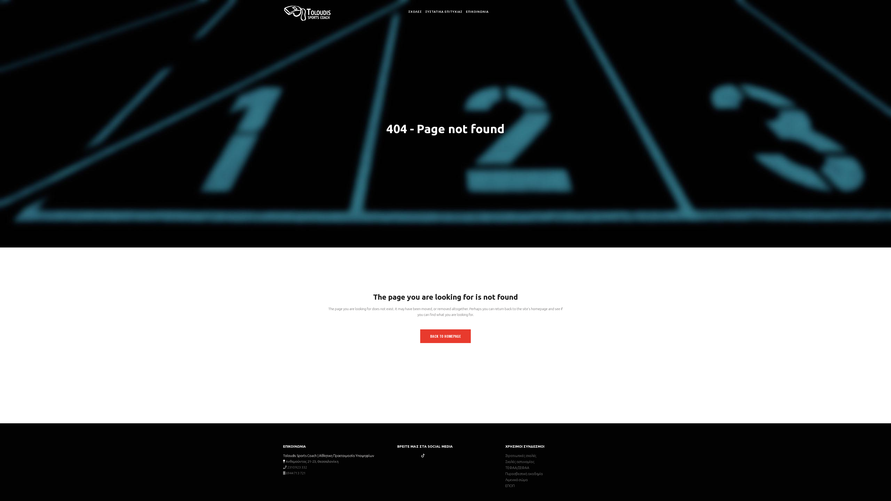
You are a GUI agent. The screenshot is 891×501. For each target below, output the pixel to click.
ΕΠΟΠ (510, 486)
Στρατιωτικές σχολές (520, 456)
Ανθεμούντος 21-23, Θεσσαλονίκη (312, 461)
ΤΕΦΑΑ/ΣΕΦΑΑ (517, 468)
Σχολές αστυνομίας (519, 462)
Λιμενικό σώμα (516, 480)
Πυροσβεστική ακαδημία (524, 474)
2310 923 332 (297, 467)
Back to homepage (445, 336)
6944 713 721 (295, 473)
